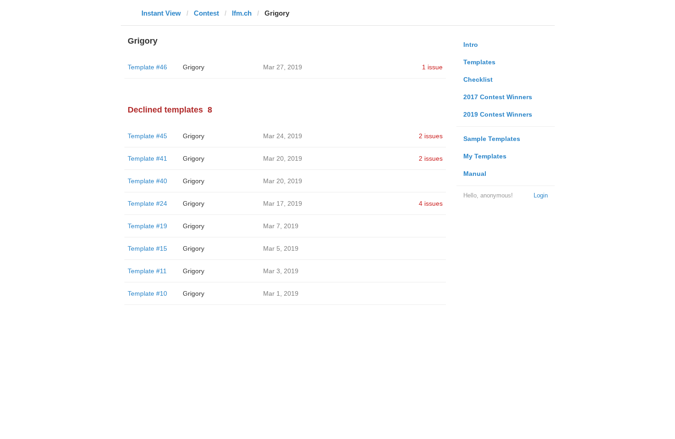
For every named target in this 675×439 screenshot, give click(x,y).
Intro (470, 44)
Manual (474, 173)
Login (541, 195)
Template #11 (147, 271)
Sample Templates (491, 138)
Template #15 (147, 248)
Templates (479, 62)
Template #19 (147, 226)
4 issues (431, 203)
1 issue (432, 67)
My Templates (484, 156)
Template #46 (147, 67)
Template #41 (147, 158)
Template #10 (147, 293)
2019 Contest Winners (497, 114)
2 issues (431, 136)
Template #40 (147, 181)
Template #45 (147, 136)
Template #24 (147, 203)
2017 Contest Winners (497, 97)
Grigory (193, 67)
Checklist (478, 79)
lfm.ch (242, 13)
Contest (206, 13)
